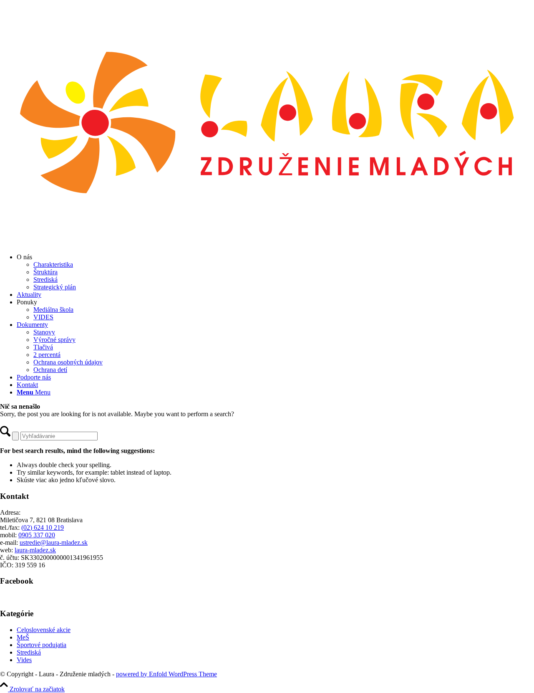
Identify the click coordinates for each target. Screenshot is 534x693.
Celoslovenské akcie (44, 629)
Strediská (29, 652)
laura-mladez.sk (35, 550)
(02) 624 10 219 (42, 527)
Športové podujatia (41, 644)
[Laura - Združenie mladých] (267, 242)
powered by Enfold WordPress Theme (166, 674)
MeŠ (23, 637)
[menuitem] (275, 272)
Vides (24, 659)
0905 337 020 (36, 535)
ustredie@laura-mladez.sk (54, 542)
